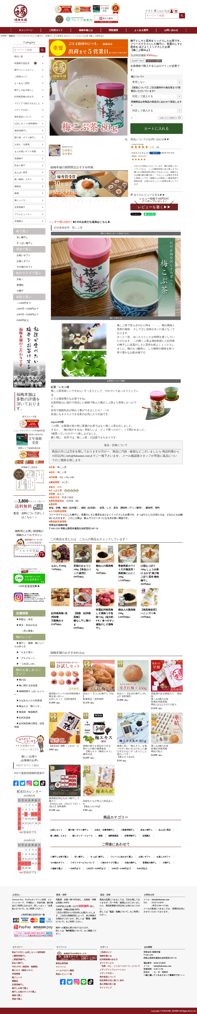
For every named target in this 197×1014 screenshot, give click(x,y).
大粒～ (19, 279)
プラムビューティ (23, 214)
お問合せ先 (149, 895)
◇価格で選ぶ (56, 868)
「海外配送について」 (74, 931)
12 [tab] (106, 200)
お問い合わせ (171, 30)
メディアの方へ (21, 110)
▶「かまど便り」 (24, 652)
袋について (138, 76)
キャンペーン (26, 30)
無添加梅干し (20, 130)
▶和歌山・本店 (23, 619)
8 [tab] (90, 200)
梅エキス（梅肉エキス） (23, 970)
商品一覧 (18, 56)
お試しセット (56, 830)
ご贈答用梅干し (19, 956)
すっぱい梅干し (23, 243)
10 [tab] (98, 200)
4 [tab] (74, 200)
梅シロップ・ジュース (82, 836)
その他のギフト (23, 267)
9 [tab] (94, 200)
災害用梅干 (19, 207)
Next (124, 97)
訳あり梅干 (19, 165)
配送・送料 (61, 895)
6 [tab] (82, 200)
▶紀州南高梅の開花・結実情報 (29, 725)
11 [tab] (102, 200)
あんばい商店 (20, 172)
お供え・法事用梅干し (104, 830)
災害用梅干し (130, 836)
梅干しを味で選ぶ (20, 988)
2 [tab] (66, 200)
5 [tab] (78, 200)
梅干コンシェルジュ (24, 70)
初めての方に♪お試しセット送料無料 (28, 952)
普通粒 (19, 285)
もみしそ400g (58, 565)
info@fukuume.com (78, 455)
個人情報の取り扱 (108, 984)
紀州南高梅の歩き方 (24, 96)
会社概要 (148, 947)
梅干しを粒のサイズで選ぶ (24, 992)
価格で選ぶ (17, 995)
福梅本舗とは (86, 30)
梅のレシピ (24, 637)
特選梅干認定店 (21, 63)
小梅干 (19, 290)
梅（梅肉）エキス (23, 179)
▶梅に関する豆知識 (25, 685)
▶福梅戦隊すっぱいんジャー (29, 693)
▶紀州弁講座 (22, 717)
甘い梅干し (21, 237)
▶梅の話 (20, 679)
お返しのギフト (164, 857)
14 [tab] (114, 200)
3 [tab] (70, 200)
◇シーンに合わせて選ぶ (121, 857)
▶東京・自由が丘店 (25, 625)
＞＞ (79, 221)
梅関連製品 (113, 836)
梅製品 (12, 36)
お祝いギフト (22, 255)
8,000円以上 (21, 320)
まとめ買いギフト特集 (25, 151)
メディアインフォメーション (113, 970)
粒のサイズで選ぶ (28, 273)
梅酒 (16, 193)
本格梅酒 (16, 974)
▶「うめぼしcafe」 (25, 664)
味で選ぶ (22, 231)
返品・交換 (105, 895)
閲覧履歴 (113, 30)
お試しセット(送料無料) (25, 123)
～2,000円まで (22, 303)
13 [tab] (110, 200)
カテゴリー (18, 947)
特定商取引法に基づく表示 (112, 980)
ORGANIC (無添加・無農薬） (25, 967)
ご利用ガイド (56, 30)
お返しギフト (22, 261)
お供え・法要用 (22, 144)
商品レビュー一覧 (64, 974)
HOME (4, 36)
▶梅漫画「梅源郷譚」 (27, 712)
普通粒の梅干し (150, 863)
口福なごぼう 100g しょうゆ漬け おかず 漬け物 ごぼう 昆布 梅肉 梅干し (150, 573)
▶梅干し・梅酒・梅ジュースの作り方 (29, 645)
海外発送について (23, 117)
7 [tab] (86, 200)
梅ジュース (19, 200)
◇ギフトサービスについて (82, 863)
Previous (52, 97)
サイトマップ (106, 988)
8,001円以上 (142, 868)
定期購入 (18, 221)
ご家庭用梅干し (128, 830)
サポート (104, 947)
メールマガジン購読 (65, 970)
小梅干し (167, 863)
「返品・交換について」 (119, 912)
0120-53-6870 (159, 963)
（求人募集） (24, 631)
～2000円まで (74, 868)
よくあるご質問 (21, 83)
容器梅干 (18, 158)
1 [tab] (62, 200)
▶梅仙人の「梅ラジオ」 (28, 706)
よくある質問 (141, 30)
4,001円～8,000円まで (26, 314)
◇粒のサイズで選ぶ (110, 863)
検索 (182, 15)
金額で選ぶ (23, 297)
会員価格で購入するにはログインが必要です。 (155, 67)
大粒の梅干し (131, 863)
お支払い (17, 895)
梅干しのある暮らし (24, 90)
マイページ (61, 947)
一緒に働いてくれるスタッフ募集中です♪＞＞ (164, 975)
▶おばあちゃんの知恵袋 (28, 700)
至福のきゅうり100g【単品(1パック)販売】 (82, 569)
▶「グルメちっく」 (25, 658)
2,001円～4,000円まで (26, 308)
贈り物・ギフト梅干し (25, 137)
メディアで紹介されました (27, 103)
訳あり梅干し (147, 830)
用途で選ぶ (23, 249)
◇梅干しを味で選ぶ (59, 857)
